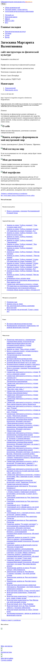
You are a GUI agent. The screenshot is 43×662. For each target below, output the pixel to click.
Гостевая (8, 33)
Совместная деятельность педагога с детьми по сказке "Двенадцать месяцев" (23, 415)
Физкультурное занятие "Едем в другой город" (23, 590)
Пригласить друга (11, 90)
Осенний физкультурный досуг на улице (21, 362)
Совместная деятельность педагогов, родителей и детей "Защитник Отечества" (22, 481)
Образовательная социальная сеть (16, 2)
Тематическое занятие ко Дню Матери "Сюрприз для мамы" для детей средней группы (21, 573)
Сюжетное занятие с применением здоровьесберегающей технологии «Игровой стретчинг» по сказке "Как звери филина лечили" (23, 563)
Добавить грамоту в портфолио (11, 620)
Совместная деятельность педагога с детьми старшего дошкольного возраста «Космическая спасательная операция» (23, 457)
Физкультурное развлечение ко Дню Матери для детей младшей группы (22, 601)
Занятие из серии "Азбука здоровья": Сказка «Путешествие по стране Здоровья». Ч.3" (22, 264)
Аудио (7, 35)
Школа (7, 19)
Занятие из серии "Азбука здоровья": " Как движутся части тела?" (22, 234)
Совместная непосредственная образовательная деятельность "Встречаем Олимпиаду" (22, 486)
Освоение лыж (12, 302)
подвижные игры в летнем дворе (18, 278)
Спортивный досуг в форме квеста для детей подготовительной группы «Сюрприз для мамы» (23, 509)
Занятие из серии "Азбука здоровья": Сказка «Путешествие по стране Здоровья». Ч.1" (22, 230)
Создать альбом (6, 660)
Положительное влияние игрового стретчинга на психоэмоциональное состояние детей (23, 365)
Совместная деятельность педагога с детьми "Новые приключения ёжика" (22, 392)
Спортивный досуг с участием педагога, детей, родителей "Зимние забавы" (23, 513)
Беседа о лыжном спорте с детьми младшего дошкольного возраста (22, 352)
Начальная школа (11, 17)
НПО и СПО (9, 21)
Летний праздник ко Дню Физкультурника (22, 360)
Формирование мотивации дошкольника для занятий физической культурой (23, 326)
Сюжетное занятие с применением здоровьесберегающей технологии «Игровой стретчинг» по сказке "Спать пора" (23, 556)
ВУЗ (6, 22)
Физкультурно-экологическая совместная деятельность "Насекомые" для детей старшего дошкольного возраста (23, 587)
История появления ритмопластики (19, 324)
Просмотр (15, 31)
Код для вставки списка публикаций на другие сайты (17, 195)
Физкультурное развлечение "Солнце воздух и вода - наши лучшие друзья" (23, 597)
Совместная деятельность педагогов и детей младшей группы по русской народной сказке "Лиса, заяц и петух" (23, 471)
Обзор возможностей (12, 7)
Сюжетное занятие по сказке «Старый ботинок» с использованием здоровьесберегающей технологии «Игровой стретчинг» (23, 532)
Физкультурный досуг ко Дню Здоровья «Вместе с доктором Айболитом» (21, 607)
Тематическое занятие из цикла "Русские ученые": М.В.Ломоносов (21, 569)
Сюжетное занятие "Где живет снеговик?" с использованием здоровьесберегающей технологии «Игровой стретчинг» (22, 526)
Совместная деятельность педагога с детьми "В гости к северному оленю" (23, 373)
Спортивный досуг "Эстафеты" (18, 505)
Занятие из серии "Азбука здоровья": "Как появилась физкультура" (22, 245)
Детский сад (9, 15)
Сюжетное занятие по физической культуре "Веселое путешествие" (22, 546)
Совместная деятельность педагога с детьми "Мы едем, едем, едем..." (22, 388)
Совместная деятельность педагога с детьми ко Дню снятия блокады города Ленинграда (23, 403)
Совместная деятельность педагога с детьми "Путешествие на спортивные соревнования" (23, 285)
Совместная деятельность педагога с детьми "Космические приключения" (22, 380)
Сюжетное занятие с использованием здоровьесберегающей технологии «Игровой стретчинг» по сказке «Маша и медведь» (23, 550)
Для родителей (10, 88)
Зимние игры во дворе (15, 304)
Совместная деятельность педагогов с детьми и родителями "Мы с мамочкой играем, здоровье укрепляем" (23, 476)
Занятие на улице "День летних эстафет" (21, 349)
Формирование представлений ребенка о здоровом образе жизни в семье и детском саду (23, 289)
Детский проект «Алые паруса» (16, 9)
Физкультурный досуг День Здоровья (20, 604)
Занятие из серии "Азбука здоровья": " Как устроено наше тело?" (22, 226)
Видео (7, 37)
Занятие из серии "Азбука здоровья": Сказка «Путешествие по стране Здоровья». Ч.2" (22, 260)
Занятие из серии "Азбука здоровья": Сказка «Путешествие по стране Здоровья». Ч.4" (22, 268)
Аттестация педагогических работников (19, 11)
